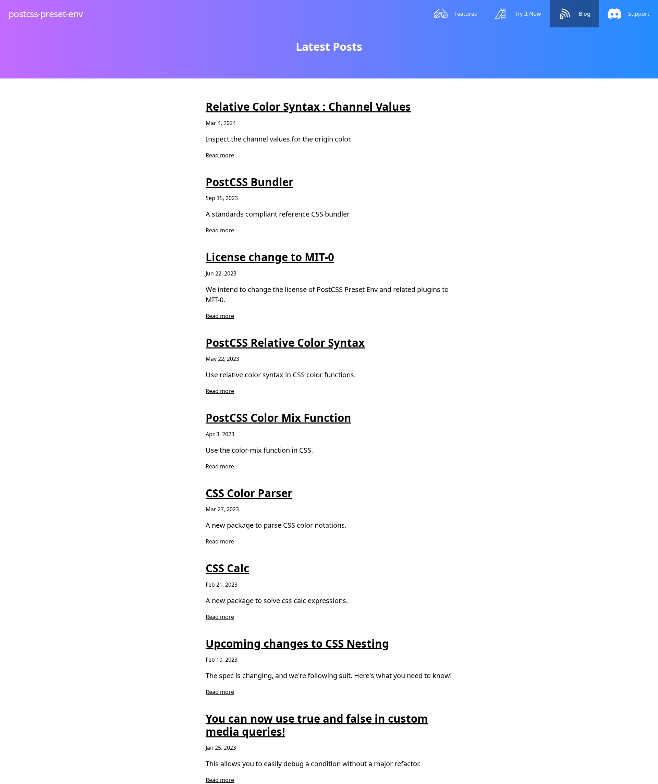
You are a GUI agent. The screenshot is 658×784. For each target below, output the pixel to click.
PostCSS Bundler (249, 182)
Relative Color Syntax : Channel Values (308, 106)
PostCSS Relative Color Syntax (285, 342)
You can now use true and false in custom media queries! (317, 725)
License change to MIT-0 (270, 257)
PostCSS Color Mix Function (278, 418)
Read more (220, 155)
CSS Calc (227, 568)
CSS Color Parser (249, 493)
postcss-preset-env (46, 14)
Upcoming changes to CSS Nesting (297, 643)
